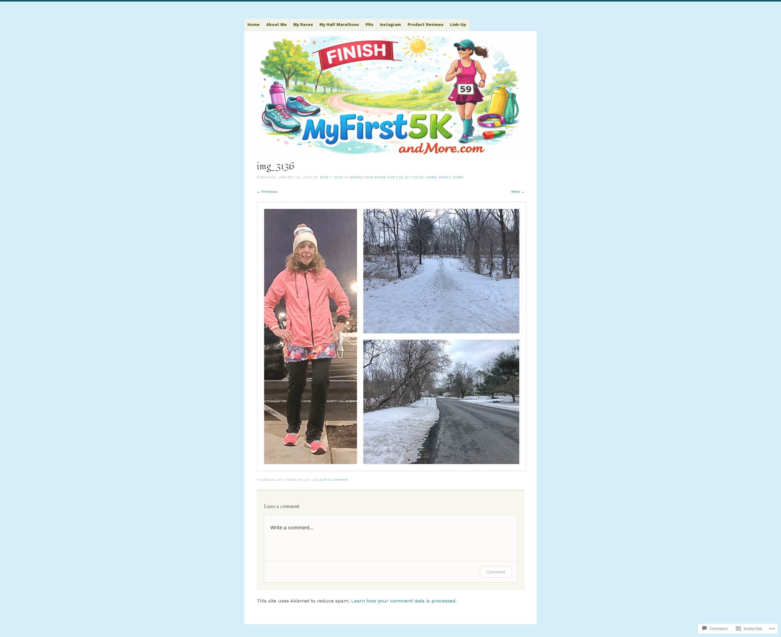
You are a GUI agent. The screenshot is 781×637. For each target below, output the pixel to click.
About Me (276, 24)
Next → (517, 191)
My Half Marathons (339, 24)
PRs (369, 24)
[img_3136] (392, 470)
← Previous (267, 191)
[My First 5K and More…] (390, 95)
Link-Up (458, 24)
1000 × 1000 (331, 177)
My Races (303, 24)
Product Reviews (426, 24)
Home (253, 24)
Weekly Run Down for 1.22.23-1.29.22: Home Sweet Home (407, 177)
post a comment (333, 480)
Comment (496, 571)
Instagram (390, 24)
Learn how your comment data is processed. (404, 601)
